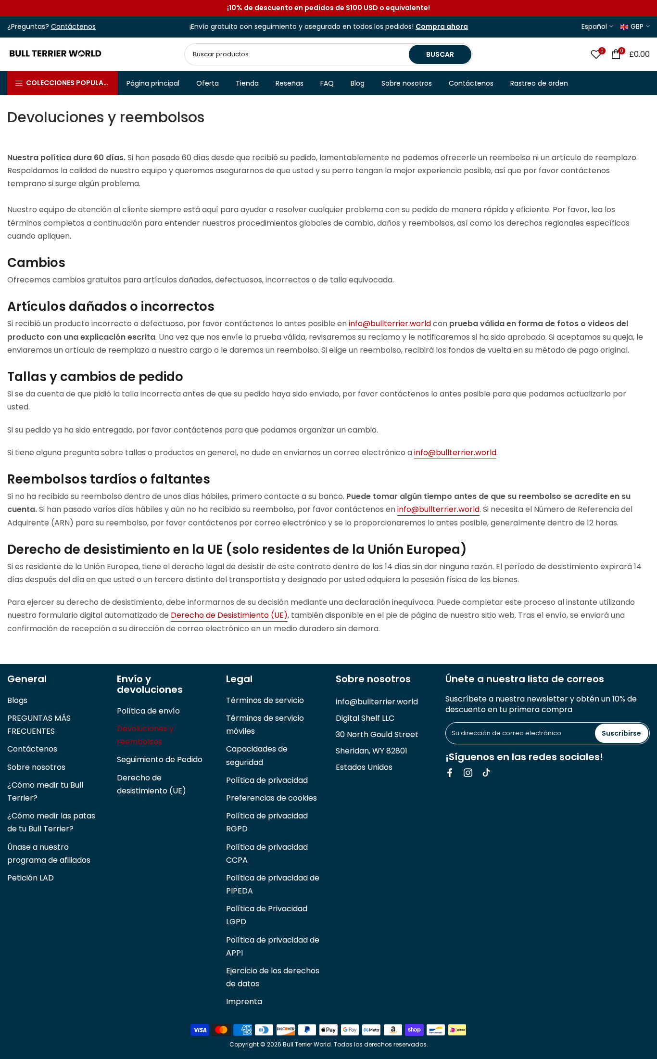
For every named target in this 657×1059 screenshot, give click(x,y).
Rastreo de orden (539, 83)
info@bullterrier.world (390, 323)
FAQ (327, 83)
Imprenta (244, 1001)
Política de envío (148, 710)
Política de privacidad (267, 780)
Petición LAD (30, 877)
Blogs (17, 700)
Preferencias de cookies (271, 798)
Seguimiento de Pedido (159, 759)
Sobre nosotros (406, 83)
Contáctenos (471, 83)
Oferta (207, 83)
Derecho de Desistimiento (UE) (229, 615)
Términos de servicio (265, 700)
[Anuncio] (328, 8)
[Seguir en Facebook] (449, 772)
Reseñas (289, 83)
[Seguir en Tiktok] (486, 772)
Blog (358, 83)
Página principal (152, 83)
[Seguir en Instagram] (468, 772)
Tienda (247, 83)
